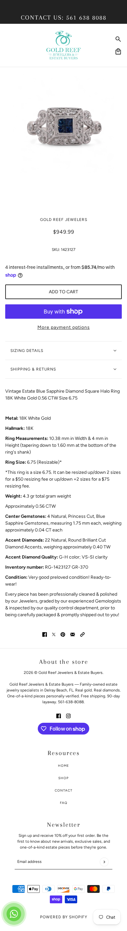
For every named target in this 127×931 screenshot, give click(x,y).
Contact (64, 790)
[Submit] (104, 861)
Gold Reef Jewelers (63, 219)
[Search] (118, 39)
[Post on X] (53, 634)
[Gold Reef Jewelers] (63, 45)
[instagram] (68, 715)
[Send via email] (73, 634)
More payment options (63, 327)
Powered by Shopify (63, 917)
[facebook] (59, 715)
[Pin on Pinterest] (63, 634)
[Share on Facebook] (44, 634)
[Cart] (118, 51)
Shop (63, 778)
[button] (82, 634)
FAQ (63, 803)
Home (63, 766)
